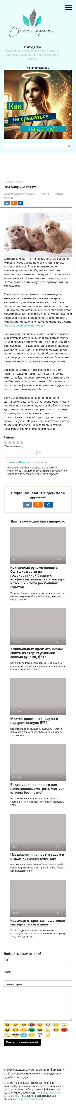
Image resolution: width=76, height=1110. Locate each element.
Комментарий (13, 984)
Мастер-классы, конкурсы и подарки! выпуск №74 (34, 721)
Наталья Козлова (18, 462)
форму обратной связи (29, 1099)
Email (7, 972)
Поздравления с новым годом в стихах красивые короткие (37, 856)
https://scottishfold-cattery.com (23, 325)
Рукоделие (32, 47)
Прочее (45, 193)
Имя (6, 959)
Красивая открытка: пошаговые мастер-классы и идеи (37, 922)
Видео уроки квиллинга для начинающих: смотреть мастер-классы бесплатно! (37, 789)
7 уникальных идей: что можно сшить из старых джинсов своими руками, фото (36, 653)
